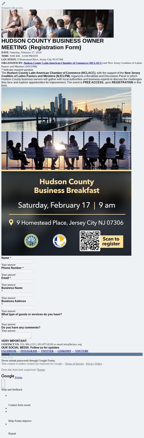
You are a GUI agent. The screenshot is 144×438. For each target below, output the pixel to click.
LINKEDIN (64, 351)
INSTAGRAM (29, 351)
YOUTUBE (81, 351)
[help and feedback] (3, 383)
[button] (72, 5)
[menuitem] (75, 400)
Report (41, 369)
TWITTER (47, 351)
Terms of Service (74, 363)
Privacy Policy (94, 363)
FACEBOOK (9, 351)
